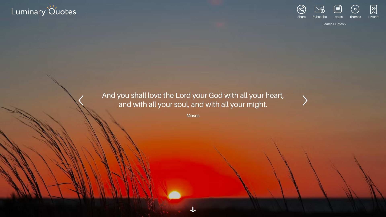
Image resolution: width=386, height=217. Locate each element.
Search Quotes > (334, 24)
